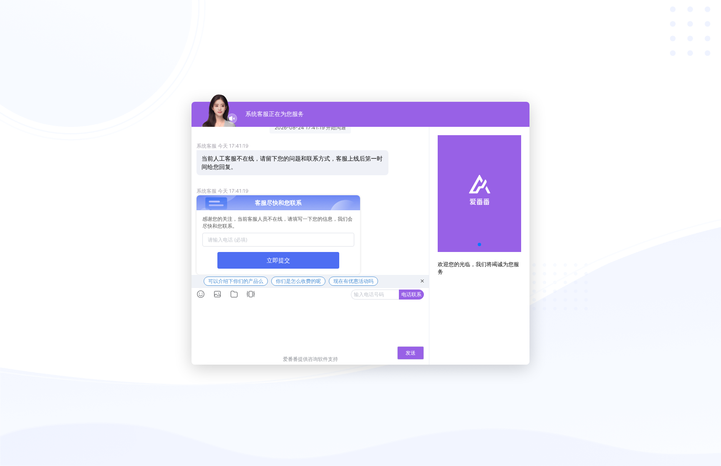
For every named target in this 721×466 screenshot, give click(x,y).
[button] (479, 244)
